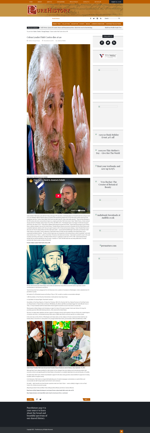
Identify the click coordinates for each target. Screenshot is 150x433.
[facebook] (102, 43)
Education (74, 24)
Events (82, 24)
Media (88, 24)
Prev (31, 399)
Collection (66, 24)
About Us (49, 2)
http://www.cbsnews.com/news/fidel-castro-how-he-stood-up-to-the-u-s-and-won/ (47, 393)
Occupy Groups (45, 31)
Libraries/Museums (97, 24)
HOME (30, 2)
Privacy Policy (74, 2)
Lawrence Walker (61, 40)
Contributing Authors (113, 24)
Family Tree (57, 24)
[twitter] (108, 43)
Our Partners (61, 2)
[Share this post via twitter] (40, 399)
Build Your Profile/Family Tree (113, 27)
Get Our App (98, 2)
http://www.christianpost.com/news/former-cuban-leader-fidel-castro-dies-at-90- (54, 390)
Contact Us (86, 2)
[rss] (114, 43)
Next (86, 399)
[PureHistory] (75, 10)
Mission (40, 2)
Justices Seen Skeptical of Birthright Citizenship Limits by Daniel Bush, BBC (61, 27)
